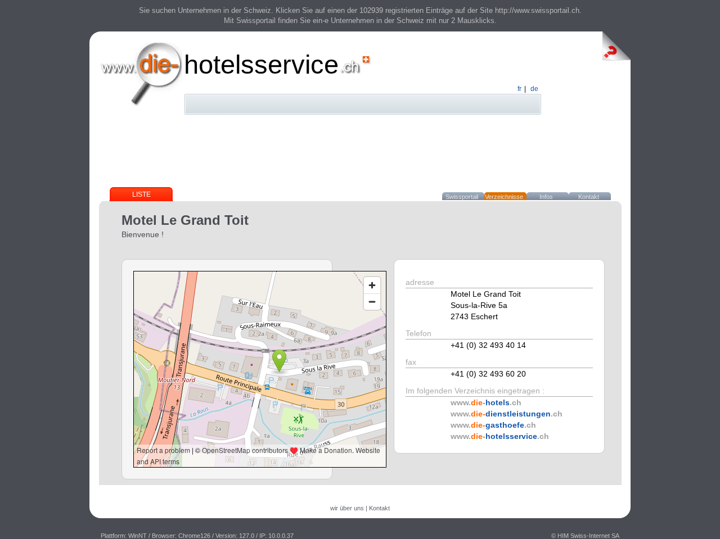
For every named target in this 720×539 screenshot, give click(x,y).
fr (519, 89)
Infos (546, 196)
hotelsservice (261, 64)
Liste (141, 194)
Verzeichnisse (504, 196)
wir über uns (347, 508)
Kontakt (588, 196)
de (534, 89)
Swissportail (462, 196)
